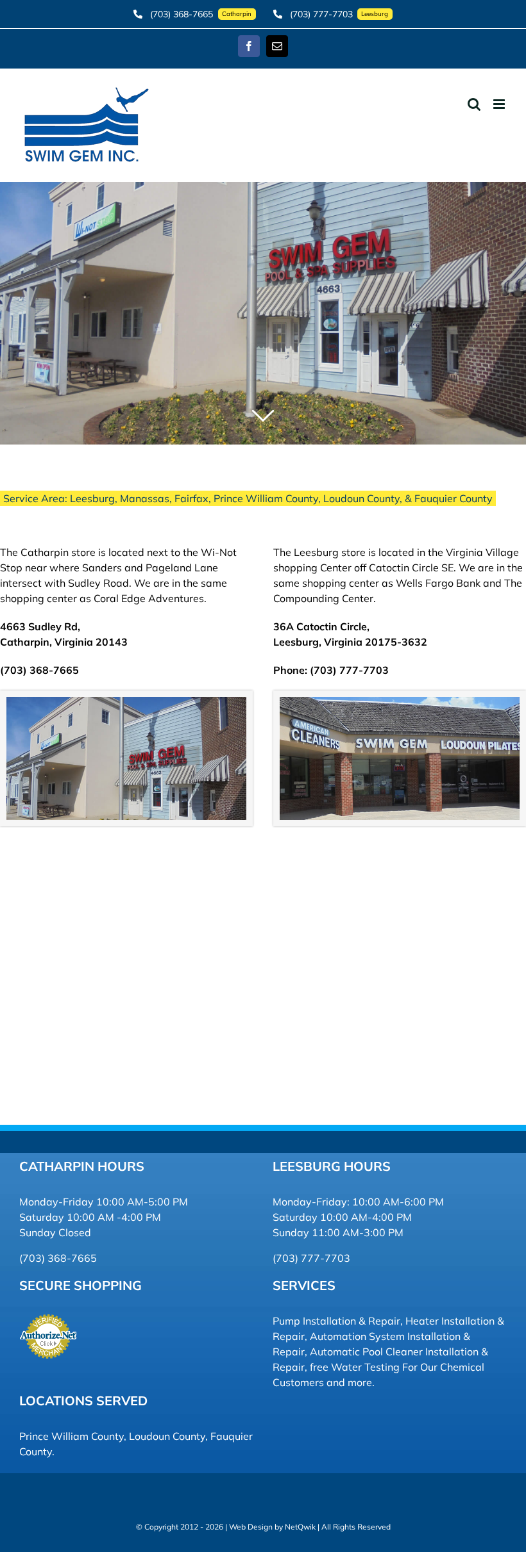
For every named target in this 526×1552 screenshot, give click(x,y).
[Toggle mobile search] (474, 104)
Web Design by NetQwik (272, 1527)
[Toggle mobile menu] (500, 104)
